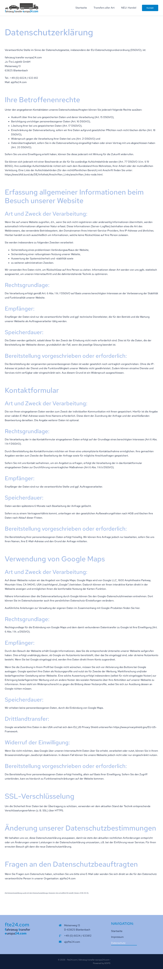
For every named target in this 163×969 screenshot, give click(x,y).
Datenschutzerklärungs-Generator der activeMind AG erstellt (53, 893)
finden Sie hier (131, 608)
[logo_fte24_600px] (22, 4)
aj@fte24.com (19, 82)
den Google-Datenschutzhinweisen (112, 596)
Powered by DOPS (101, 963)
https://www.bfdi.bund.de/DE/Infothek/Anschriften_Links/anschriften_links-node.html (54, 174)
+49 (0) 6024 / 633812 (78, 935)
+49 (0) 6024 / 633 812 (24, 78)
